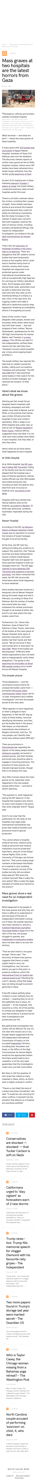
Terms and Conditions (23, 1476)
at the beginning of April (20, 174)
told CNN (6, 373)
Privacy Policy (19, 1478)
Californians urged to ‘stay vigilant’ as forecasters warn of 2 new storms (17, 1196)
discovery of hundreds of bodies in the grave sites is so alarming (16, 249)
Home (4, 44)
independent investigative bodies (17, 939)
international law (9, 747)
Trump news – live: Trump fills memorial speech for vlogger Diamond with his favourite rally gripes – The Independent (18, 1253)
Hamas (14, 183)
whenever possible (11, 753)
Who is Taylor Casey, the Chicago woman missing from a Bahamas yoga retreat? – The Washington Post (17, 1367)
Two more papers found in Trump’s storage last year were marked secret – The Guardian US (18, 1312)
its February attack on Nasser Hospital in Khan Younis (17, 530)
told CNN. (6, 649)
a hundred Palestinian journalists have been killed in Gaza (16, 928)
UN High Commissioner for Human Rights (18, 236)
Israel (29, 981)
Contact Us (9, 1476)
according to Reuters (20, 505)
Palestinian (16, 1043)
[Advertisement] (18, 18)
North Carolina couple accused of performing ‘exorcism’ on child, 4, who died (17, 1425)
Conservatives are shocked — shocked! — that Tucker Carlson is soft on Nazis (18, 1147)
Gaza (17, 150)
